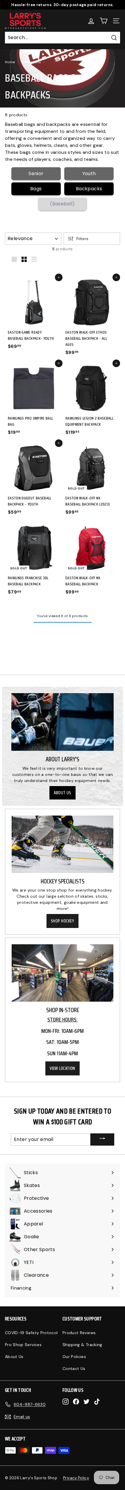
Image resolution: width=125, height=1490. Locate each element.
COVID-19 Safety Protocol (31, 1332)
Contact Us (74, 1368)
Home (10, 62)
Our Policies (74, 1356)
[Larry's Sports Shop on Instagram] (66, 1402)
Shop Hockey (62, 920)
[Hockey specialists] (62, 844)
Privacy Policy (76, 1477)
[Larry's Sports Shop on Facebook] (76, 1402)
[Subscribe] (102, 1139)
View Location (62, 1068)
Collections (31, 62)
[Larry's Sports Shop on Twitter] (86, 1402)
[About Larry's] (62, 722)
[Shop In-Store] (62, 973)
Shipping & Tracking (82, 1344)
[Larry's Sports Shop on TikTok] (97, 1402)
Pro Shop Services (23, 1344)
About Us (62, 792)
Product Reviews (79, 1332)
